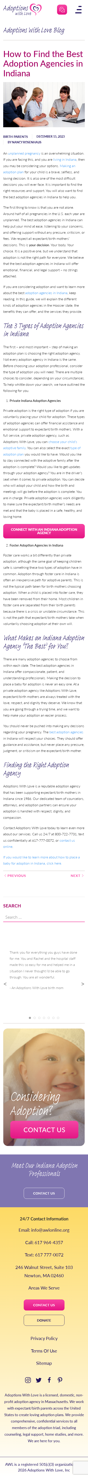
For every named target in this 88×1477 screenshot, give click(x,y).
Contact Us (44, 1193)
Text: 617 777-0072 (44, 1255)
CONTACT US (44, 1304)
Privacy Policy (44, 1338)
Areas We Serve (44, 1288)
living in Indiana (64, 159)
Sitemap (44, 1363)
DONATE (44, 1320)
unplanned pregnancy (24, 153)
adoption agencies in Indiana (46, 292)
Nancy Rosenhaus (26, 142)
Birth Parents (15, 136)
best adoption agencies (66, 731)
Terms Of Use (44, 1351)
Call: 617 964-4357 (44, 1242)
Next (76, 875)
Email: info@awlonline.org (44, 1230)
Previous (16, 875)
